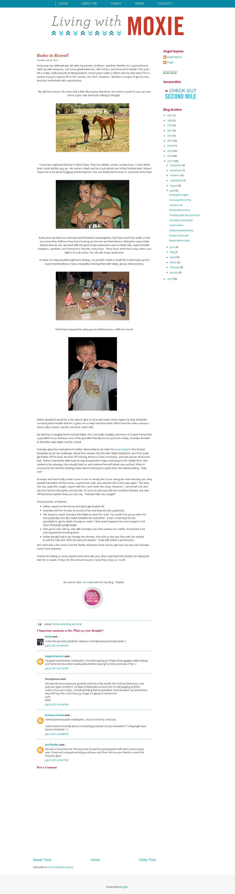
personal (77, 624)
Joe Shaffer (52, 744)
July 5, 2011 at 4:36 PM (56, 645)
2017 (170, 130)
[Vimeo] (175, 73)
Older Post (147, 859)
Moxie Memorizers (179, 210)
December (176, 165)
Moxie (139, 3)
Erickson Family (54, 715)
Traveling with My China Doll (184, 215)
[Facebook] (164, 73)
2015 (170, 140)
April (173, 257)
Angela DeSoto (54, 656)
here (85, 582)
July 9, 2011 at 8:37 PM (56, 760)
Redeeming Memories (181, 230)
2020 (170, 120)
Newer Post (42, 859)
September (176, 180)
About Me (89, 3)
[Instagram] (171, 73)
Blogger (124, 886)
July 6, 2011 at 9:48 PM (56, 734)
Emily (48, 636)
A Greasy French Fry (180, 200)
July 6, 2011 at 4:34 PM (56, 704)
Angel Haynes (174, 57)
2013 (170, 151)
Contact (165, 3)
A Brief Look (175, 205)
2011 (170, 161)
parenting (65, 624)
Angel (170, 62)
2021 (170, 115)
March (173, 262)
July (172, 190)
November (176, 170)
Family (116, 3)
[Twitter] (168, 73)
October (175, 175)
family (56, 624)
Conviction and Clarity (181, 220)
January (174, 272)
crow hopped (122, 449)
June (173, 247)
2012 (170, 155)
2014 (170, 145)
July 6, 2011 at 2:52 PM (56, 668)
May (172, 252)
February (175, 267)
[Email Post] (39, 624)
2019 (170, 125)
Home (63, 3)
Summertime (176, 225)
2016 (170, 135)
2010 (170, 278)
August (174, 185)
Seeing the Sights (179, 194)
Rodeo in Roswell (178, 235)
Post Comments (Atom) (60, 867)
